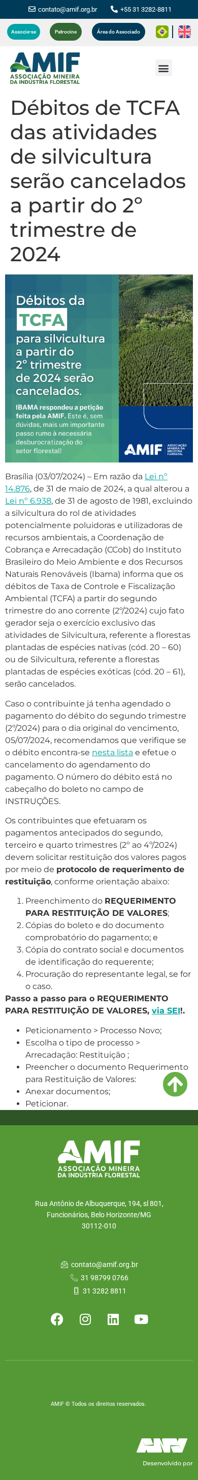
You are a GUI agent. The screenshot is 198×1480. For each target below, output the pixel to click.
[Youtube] (141, 1319)
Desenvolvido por (168, 1463)
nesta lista (112, 752)
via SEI (166, 1010)
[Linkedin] (113, 1319)
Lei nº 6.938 (28, 501)
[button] (163, 67)
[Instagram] (85, 1319)
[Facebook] (57, 1319)
